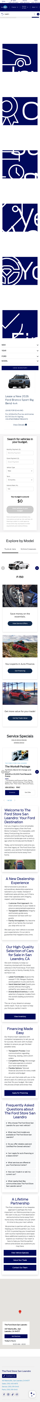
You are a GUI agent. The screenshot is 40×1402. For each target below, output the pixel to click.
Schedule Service (19, 742)
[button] (20, 1312)
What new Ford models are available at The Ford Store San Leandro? (19, 1134)
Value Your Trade (20, 1260)
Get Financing (20, 671)
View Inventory (20, 1016)
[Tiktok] (13, 1394)
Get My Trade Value (20, 718)
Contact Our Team (20, 1268)
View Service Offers (20, 623)
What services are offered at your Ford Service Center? (18, 1164)
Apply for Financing (20, 1093)
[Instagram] (8, 1394)
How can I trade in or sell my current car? (18, 1173)
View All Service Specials (19, 740)
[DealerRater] (17, 1394)
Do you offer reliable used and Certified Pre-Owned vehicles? (19, 1145)
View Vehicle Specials (20, 1253)
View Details (19, 425)
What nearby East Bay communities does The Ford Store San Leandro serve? (19, 1183)
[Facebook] (4, 1394)
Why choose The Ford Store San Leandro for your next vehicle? (20, 1124)
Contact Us (10, 1376)
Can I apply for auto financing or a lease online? (20, 1154)
